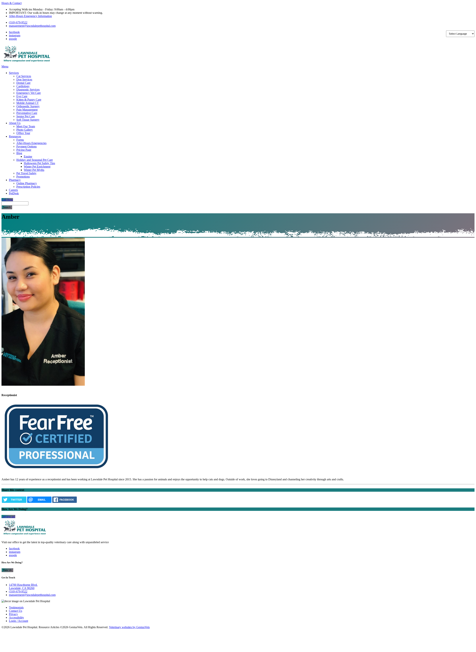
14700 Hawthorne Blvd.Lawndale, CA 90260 (23, 586)
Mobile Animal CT (27, 103)
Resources (15, 136)
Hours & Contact (11, 3)
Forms (20, 139)
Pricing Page (23, 149)
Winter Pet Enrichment (37, 166)
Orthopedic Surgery (28, 106)
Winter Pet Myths (34, 169)
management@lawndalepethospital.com (32, 25)
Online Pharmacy (26, 183)
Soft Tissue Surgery (27, 119)
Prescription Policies (28, 186)
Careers (13, 190)
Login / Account (18, 620)
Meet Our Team (25, 126)
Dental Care (23, 82)
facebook (14, 32)
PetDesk (14, 193)
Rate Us (7, 570)
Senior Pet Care (25, 116)
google (13, 38)
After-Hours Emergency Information (30, 16)
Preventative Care (26, 113)
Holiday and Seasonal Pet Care (34, 159)
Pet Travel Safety (26, 173)
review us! (8, 516)
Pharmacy (15, 180)
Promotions (23, 176)
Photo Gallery (24, 129)
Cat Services (23, 76)
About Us (14, 123)
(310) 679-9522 (18, 22)
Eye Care (21, 96)
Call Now (7, 199)
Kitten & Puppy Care (28, 99)
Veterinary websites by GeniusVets (129, 627)
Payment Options (26, 146)
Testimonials (16, 607)
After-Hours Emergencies (31, 143)
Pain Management (27, 109)
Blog (19, 153)
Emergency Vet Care (28, 92)
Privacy (13, 614)
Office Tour (23, 133)
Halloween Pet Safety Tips (39, 163)
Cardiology (23, 86)
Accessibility (16, 617)
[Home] (26, 63)
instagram (14, 35)
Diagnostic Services (28, 89)
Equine (28, 156)
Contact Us (15, 610)
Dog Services (24, 79)
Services (14, 72)
